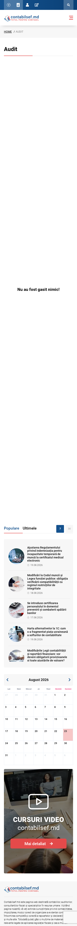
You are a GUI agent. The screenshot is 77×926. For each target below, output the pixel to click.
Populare (11, 528)
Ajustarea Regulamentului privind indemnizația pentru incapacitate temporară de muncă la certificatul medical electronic (45, 554)
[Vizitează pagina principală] (21, 18)
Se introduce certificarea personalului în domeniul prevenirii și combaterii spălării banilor (46, 608)
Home (8, 31)
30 (69, 528)
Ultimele (30, 528)
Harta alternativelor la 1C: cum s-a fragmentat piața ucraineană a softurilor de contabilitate (47, 632)
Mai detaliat (35, 843)
